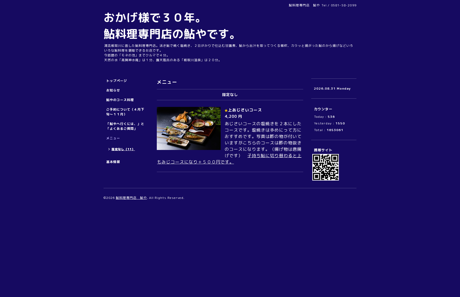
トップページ (116, 80)
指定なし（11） (123, 149)
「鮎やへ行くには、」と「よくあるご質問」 (125, 126)
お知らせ (113, 90)
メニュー (113, 138)
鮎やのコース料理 (120, 100)
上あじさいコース (247, 110)
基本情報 (113, 162)
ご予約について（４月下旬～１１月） (125, 111)
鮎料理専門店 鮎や (131, 197)
